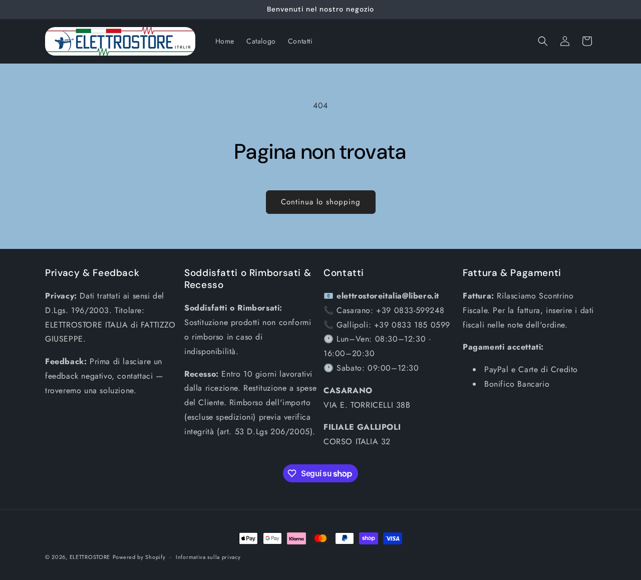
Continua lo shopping (321, 201)
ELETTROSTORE (90, 557)
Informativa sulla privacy (208, 557)
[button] (543, 41)
